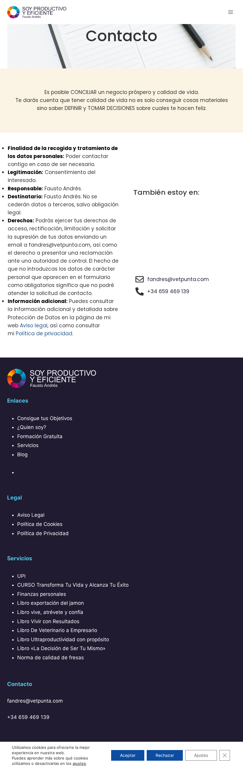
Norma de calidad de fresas (50, 657)
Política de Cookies (40, 524)
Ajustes (201, 755)
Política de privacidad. (44, 333)
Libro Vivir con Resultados (48, 621)
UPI (21, 576)
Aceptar (127, 755)
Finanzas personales (41, 594)
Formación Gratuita (40, 436)
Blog (22, 454)
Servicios (28, 445)
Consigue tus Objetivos (44, 418)
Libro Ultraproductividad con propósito (63, 639)
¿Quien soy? (31, 427)
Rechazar (165, 755)
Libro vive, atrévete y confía (50, 612)
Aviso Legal (30, 515)
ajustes (79, 763)
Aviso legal (33, 325)
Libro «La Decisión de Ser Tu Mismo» (61, 648)
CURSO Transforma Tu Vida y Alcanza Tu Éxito (73, 585)
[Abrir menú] (230, 12)
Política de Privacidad (43, 533)
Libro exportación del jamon (50, 603)
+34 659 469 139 (28, 717)
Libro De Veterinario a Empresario (57, 630)
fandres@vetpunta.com (35, 701)
